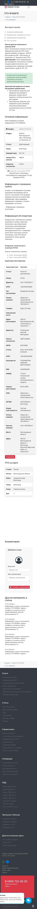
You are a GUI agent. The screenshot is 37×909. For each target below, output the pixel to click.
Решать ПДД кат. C (9, 789)
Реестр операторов (9, 845)
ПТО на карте (11, 40)
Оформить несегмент (10, 774)
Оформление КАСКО (10, 680)
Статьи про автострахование (13, 736)
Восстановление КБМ (10, 709)
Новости (5, 866)
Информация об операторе (16, 38)
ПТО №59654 (10, 604)
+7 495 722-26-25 (19, 2)
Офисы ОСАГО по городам (12, 748)
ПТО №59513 (9, 649)
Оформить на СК (8, 827)
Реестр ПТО (7, 842)
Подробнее (10, 457)
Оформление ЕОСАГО (10, 763)
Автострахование (9, 707)
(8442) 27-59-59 (25, 129)
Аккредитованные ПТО (11, 739)
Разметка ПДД (8, 804)
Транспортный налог (10, 906)
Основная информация (15, 32)
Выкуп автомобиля (9, 686)
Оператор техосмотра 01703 (20, 171)
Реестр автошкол (9, 733)
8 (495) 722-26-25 (16, 881)
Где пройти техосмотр (10, 839)
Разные (5, 721)
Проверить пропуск (9, 819)
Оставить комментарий (20, 587)
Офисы (7, 886)
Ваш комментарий (14, 574)
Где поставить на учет (10, 806)
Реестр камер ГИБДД (10, 750)
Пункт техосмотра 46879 (18, 255)
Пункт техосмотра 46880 (18, 257)
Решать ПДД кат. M (9, 795)
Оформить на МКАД (10, 822)
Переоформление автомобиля (13, 683)
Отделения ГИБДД (9, 745)
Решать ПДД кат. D (9, 792)
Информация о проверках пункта (19, 35)
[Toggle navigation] (28, 7)
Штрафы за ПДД (8, 718)
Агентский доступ (9, 766)
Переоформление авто (11, 694)
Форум (4, 872)
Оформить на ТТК (9, 824)
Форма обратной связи (10, 868)
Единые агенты (8, 742)
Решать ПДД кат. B (9, 786)
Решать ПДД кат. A (9, 798)
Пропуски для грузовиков (12, 689)
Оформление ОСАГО (10, 677)
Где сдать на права (9, 801)
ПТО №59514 (9, 634)
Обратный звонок (11, 884)
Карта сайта (6, 870)
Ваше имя (11, 566)
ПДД (4, 712)
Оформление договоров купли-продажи (17, 692)
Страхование (7, 715)
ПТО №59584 (10, 619)
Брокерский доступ (9, 768)
